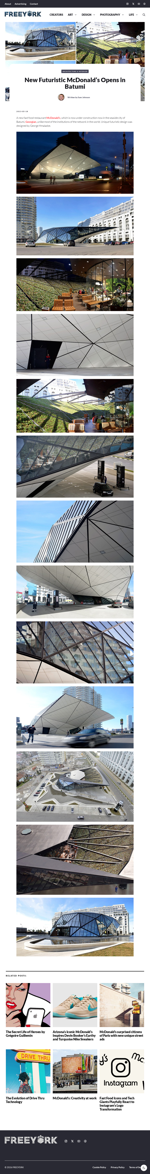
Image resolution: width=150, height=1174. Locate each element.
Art (70, 14)
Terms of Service (137, 1167)
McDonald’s (53, 117)
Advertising (20, 3)
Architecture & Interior (75, 71)
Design (86, 14)
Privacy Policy (118, 1167)
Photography (110, 14)
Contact (34, 3)
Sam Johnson (84, 97)
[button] (142, 14)
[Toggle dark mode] (144, 1168)
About (8, 3)
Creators (56, 14)
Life (131, 14)
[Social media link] (127, 4)
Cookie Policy (99, 1167)
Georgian (30, 121)
